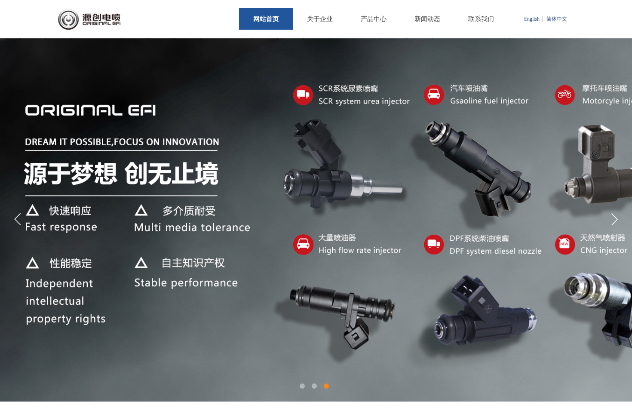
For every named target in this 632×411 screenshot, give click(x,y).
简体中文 (556, 19)
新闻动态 (427, 18)
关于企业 (320, 18)
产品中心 (374, 18)
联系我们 (481, 18)
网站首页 (266, 18)
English (532, 19)
